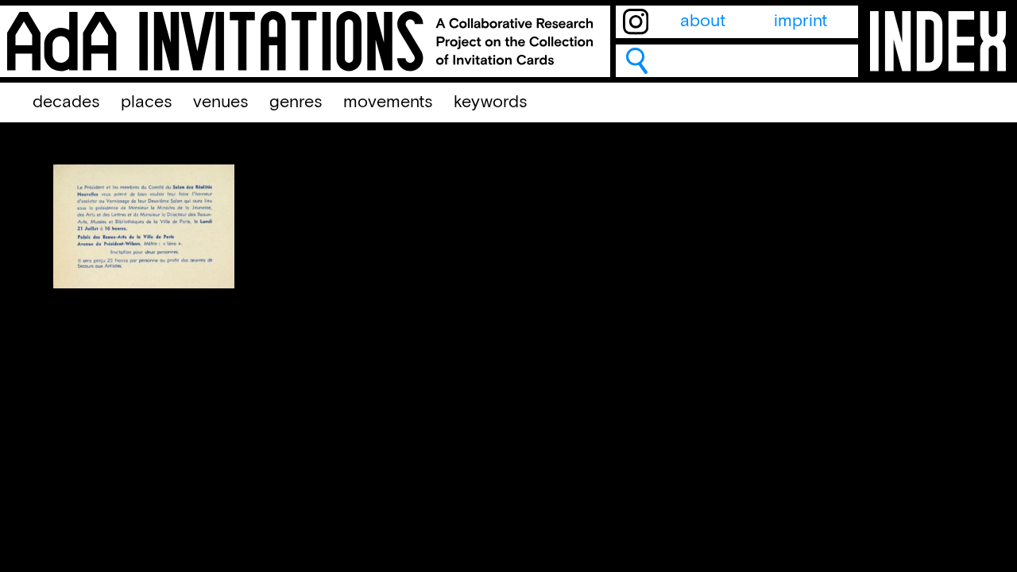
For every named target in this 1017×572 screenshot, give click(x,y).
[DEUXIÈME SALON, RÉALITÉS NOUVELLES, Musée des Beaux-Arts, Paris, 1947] (143, 283)
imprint (800, 21)
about (702, 21)
